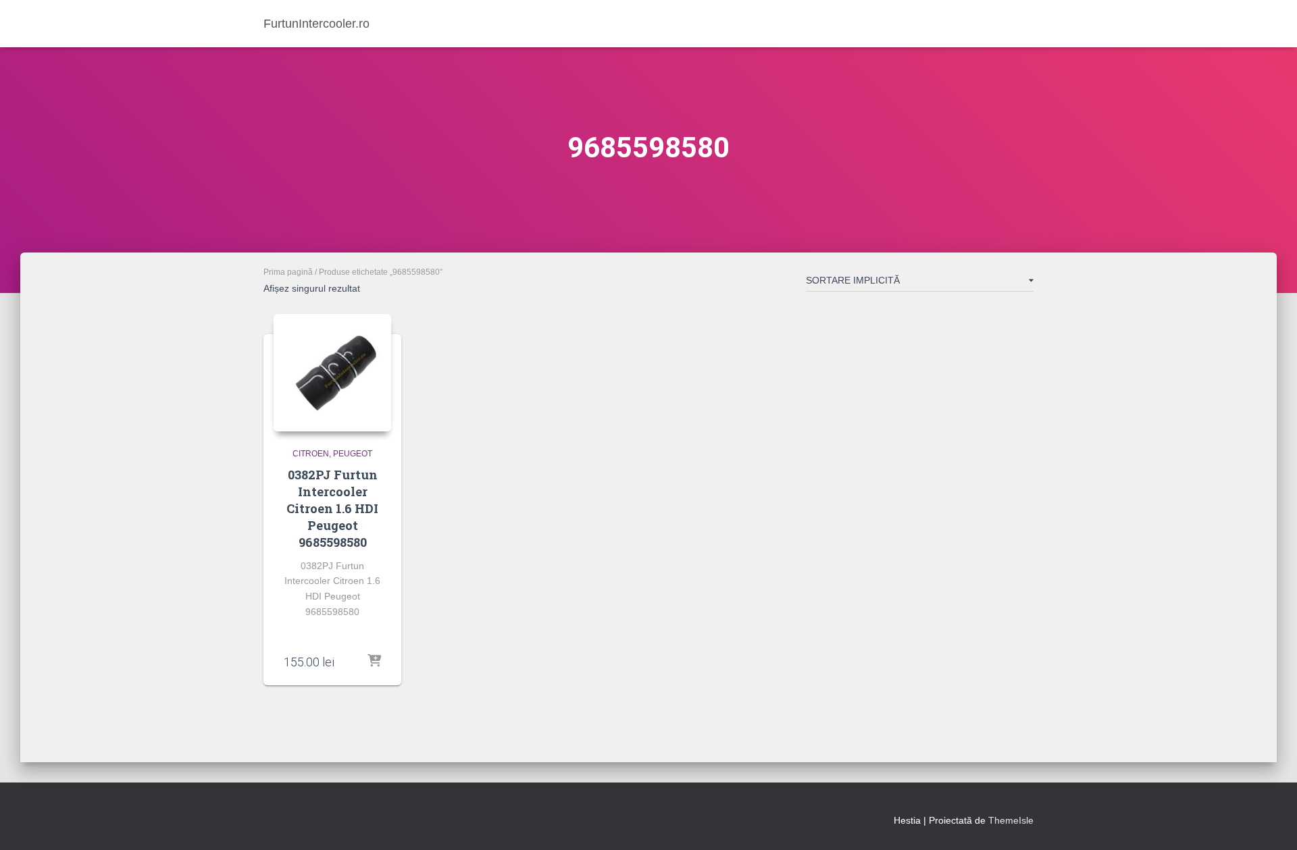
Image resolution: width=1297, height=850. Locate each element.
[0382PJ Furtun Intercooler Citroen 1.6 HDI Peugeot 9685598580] (332, 372)
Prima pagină (288, 272)
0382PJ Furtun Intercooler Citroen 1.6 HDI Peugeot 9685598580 (332, 509)
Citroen (311, 453)
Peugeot (352, 453)
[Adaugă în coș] (374, 661)
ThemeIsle (1011, 820)
